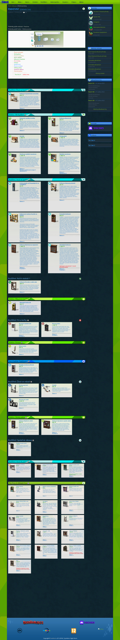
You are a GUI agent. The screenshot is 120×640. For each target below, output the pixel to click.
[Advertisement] (46, 18)
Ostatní (34, 2)
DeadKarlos (53, 638)
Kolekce (65, 2)
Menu (20, 2)
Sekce (27, 2)
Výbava (73, 2)
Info (13, 2)
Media (81, 2)
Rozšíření (44, 2)
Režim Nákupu (12, 6)
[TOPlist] (100, 629)
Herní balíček (54, 2)
